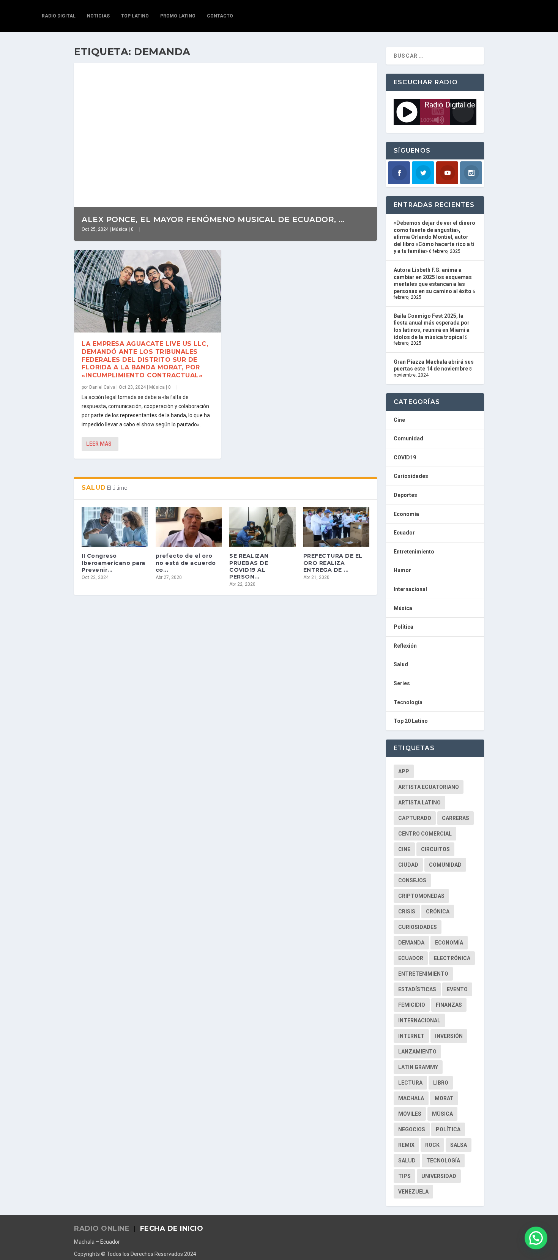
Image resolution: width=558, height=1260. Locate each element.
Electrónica (452, 958)
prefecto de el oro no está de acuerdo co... (186, 562)
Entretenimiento (414, 552)
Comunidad (408, 438)
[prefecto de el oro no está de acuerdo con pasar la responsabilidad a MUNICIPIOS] (189, 527)
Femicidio (411, 1005)
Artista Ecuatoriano (428, 787)
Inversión (449, 1036)
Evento (457, 989)
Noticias (98, 16)
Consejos (412, 880)
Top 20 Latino (411, 721)
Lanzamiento (417, 1052)
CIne (404, 849)
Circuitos (435, 849)
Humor (402, 570)
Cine (399, 420)
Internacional (410, 589)
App (403, 771)
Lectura (410, 1083)
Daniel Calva (102, 387)
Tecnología (408, 702)
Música (120, 229)
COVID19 (405, 457)
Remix (406, 1145)
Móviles (409, 1114)
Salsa (458, 1145)
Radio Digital (59, 16)
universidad (438, 1176)
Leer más (99, 444)
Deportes (405, 495)
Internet (411, 1036)
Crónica (437, 911)
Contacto (220, 16)
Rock (432, 1145)
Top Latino (135, 16)
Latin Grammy (418, 1067)
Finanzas (449, 1005)
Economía (406, 514)
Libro (440, 1083)
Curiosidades (411, 476)
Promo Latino (177, 16)
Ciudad (408, 865)
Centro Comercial (425, 834)
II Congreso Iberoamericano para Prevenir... (113, 562)
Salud (401, 664)
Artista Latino (419, 803)
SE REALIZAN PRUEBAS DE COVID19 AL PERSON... (249, 566)
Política (403, 627)
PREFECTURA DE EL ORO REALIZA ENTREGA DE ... (333, 562)
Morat (444, 1098)
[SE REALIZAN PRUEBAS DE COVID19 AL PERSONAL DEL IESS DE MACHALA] (262, 527)
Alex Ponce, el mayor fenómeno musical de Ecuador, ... (213, 219)
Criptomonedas (421, 896)
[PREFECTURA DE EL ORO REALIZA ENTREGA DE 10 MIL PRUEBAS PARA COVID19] (336, 527)
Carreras (455, 818)
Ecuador (404, 533)
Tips (404, 1176)
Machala (411, 1098)
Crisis (406, 911)
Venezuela (413, 1192)
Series (402, 683)
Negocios (411, 1129)
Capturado (414, 818)
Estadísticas (417, 989)
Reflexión (405, 646)
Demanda (411, 943)
